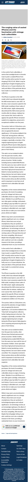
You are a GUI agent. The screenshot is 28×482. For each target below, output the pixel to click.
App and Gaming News (11, 433)
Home (3, 433)
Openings (19, 446)
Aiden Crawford (7, 37)
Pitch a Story (20, 451)
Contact (3, 448)
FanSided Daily (5, 451)
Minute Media (10, 469)
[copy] (11, 40)
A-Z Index (19, 460)
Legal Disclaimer (21, 457)
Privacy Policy (5, 454)
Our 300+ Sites (21, 448)
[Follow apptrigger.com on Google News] (24, 427)
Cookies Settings (6, 465)
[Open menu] (2, 2)
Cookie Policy (5, 457)
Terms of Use (20, 454)
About (3, 446)
